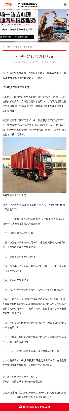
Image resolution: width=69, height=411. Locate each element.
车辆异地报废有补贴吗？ (25, 376)
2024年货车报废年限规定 (16, 87)
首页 (9, 47)
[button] (32, 39)
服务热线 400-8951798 (36, 406)
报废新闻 (28, 47)
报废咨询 (17, 47)
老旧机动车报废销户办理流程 (27, 381)
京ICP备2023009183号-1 (32, 392)
